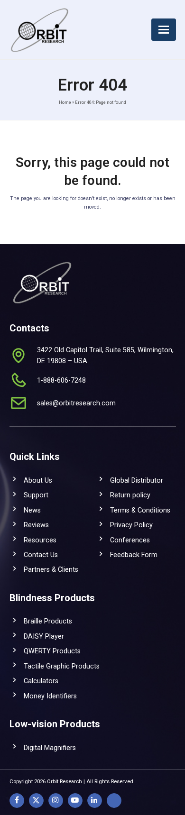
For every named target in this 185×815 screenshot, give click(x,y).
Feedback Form (133, 555)
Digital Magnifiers (50, 747)
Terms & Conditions (140, 510)
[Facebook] (16, 800)
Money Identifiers (50, 696)
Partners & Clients (51, 569)
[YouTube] (75, 800)
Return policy (130, 495)
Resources (40, 540)
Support (36, 495)
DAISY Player (44, 636)
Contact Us (41, 555)
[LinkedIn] (94, 800)
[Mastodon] (114, 800)
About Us (38, 480)
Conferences (130, 540)
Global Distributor (136, 480)
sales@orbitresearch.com (76, 403)
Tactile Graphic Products (62, 666)
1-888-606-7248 (61, 380)
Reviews (36, 525)
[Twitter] (36, 800)
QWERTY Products (52, 651)
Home (65, 102)
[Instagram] (55, 800)
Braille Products (48, 621)
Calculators (41, 681)
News (32, 510)
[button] (163, 29)
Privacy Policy (131, 525)
